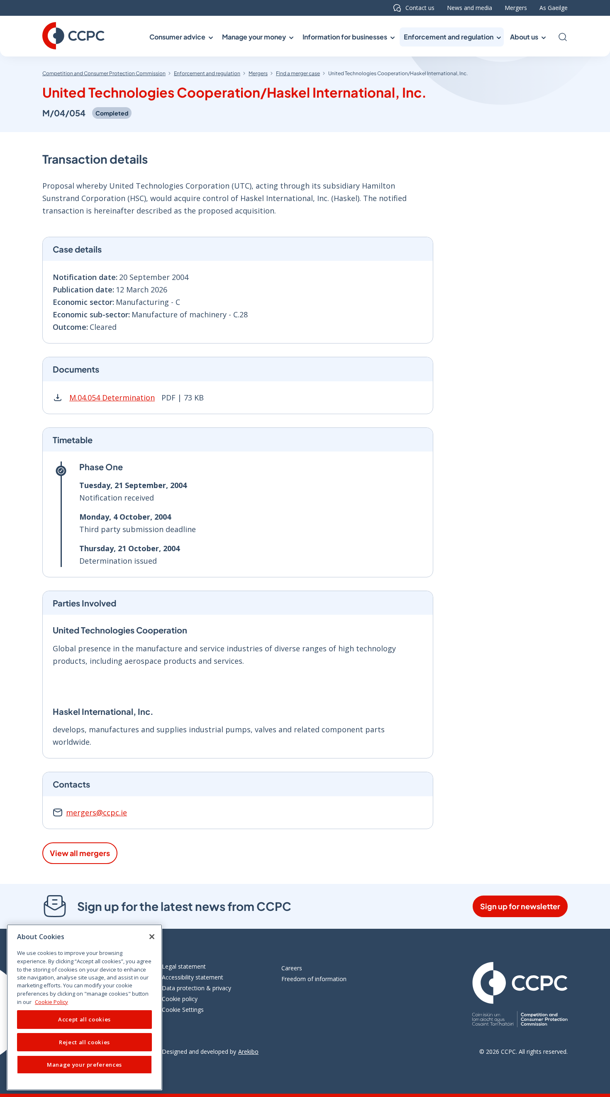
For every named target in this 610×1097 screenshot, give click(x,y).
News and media (469, 8)
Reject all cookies (84, 1042)
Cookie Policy (51, 1002)
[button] (180, 37)
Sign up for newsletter (520, 906)
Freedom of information (313, 979)
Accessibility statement (192, 977)
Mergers (516, 8)
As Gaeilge (553, 8)
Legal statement (184, 966)
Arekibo (248, 1051)
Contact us (419, 8)
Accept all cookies (84, 1019)
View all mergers (80, 853)
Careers (291, 968)
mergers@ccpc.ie (96, 812)
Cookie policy (180, 999)
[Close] (152, 937)
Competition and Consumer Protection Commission (104, 73)
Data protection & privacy (196, 988)
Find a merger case (298, 73)
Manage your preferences (84, 1064)
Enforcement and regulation (207, 73)
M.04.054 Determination (112, 397)
